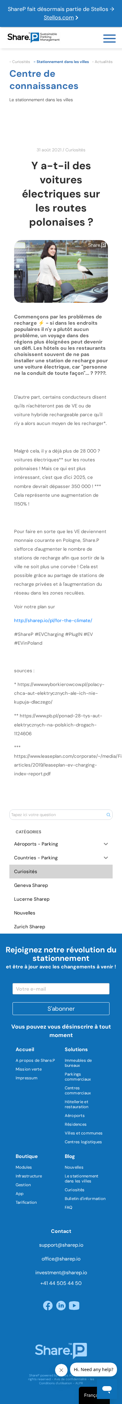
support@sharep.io (61, 1245)
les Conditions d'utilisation (66, 1381)
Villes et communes (84, 1133)
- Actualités (102, 61)
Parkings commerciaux (78, 1076)
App (20, 1193)
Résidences (76, 1124)
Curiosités (75, 150)
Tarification (26, 1202)
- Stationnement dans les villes (61, 61)
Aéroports (75, 1115)
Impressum (27, 1078)
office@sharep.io (61, 1258)
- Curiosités (19, 61)
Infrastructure (29, 1176)
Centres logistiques (83, 1142)
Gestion (23, 1184)
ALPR (79, 1383)
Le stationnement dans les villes (82, 1178)
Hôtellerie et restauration (77, 1104)
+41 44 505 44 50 (61, 1283)
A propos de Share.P (35, 1060)
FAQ (69, 1207)
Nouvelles (74, 1167)
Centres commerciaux (78, 1090)
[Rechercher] (108, 814)
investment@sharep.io (61, 1272)
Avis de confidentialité (70, 1379)
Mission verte (29, 1069)
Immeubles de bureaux (78, 1063)
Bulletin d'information (85, 1198)
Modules (24, 1167)
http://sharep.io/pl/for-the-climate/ (53, 620)
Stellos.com (59, 17)
